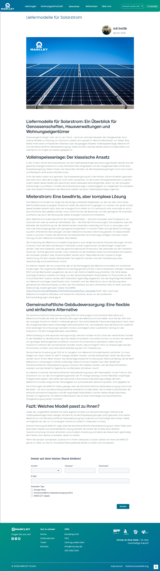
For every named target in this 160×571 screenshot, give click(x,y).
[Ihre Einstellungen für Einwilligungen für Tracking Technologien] (156, 567)
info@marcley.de (73, 546)
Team (43, 542)
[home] (7, 6)
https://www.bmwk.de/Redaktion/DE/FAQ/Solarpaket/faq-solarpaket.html (63, 291)
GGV (130, 30)
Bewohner (74, 6)
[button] (30, 6)
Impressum (117, 566)
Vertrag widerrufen (74, 542)
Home (43, 534)
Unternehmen (47, 538)
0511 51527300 (72, 550)
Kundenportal (72, 534)
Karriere (44, 546)
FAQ (67, 538)
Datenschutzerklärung (137, 566)
